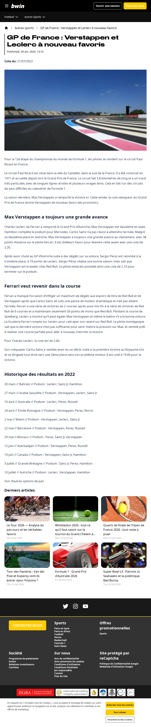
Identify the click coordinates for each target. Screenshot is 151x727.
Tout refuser (120, 712)
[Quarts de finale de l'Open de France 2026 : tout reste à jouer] (124, 509)
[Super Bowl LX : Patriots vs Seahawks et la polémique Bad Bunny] (124, 555)
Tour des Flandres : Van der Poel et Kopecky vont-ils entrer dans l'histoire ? (26, 576)
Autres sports (24, 28)
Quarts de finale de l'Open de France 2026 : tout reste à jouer (123, 529)
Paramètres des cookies (120, 719)
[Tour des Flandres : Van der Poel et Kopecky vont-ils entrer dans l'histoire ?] (27, 555)
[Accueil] (6, 28)
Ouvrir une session (108, 6)
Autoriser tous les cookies (120, 704)
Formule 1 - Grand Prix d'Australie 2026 (70, 574)
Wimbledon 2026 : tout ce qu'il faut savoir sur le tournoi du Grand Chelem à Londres (74, 529)
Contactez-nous (27, 625)
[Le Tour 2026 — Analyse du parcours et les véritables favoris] (27, 509)
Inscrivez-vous (135, 6)
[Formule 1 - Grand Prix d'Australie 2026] (75, 555)
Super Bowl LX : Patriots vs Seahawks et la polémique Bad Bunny (121, 576)
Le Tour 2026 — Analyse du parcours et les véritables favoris (25, 529)
